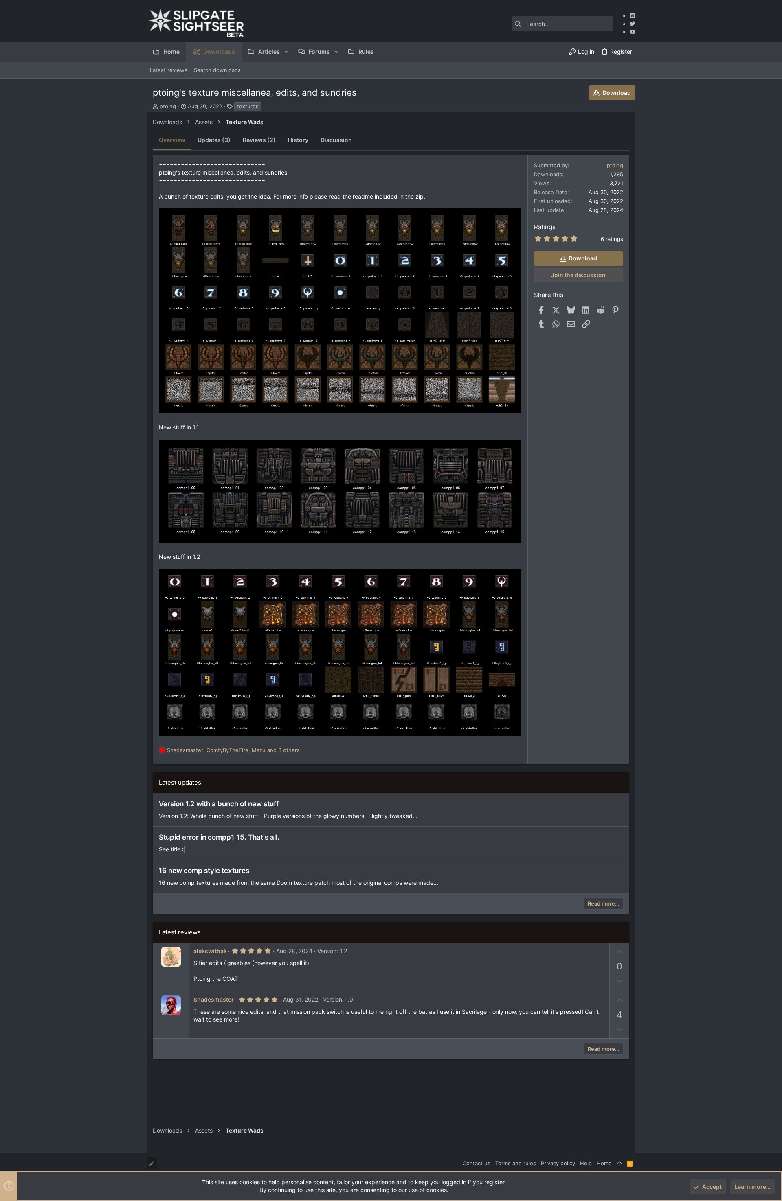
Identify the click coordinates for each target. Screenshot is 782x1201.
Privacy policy (558, 1163)
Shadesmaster (213, 999)
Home (604, 1163)
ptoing (168, 106)
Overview (172, 139)
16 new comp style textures (204, 870)
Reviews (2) (259, 139)
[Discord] (632, 15)
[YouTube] (632, 31)
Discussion (336, 139)
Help (586, 1163)
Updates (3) (214, 139)
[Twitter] (632, 23)
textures (248, 106)
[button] (286, 51)
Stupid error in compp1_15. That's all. (219, 837)
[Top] (619, 1163)
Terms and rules (515, 1163)
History (298, 139)
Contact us (476, 1163)
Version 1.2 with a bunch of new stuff (219, 804)
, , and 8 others (233, 750)
